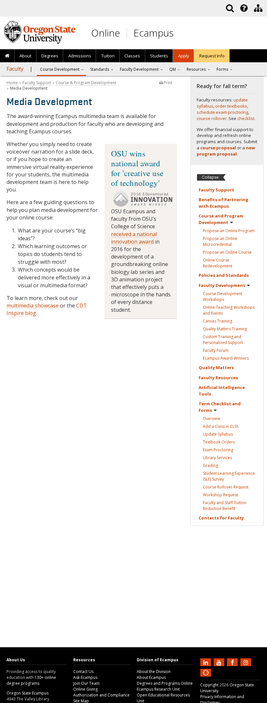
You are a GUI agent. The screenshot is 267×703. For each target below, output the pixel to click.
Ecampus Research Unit (158, 689)
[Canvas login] (206, 678)
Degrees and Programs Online (165, 683)
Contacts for (221, 518)
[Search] (230, 8)
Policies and (224, 275)
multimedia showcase (33, 305)
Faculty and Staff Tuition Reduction (224, 505)
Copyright (209, 685)
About (25, 56)
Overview (211, 418)
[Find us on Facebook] (233, 662)
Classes (132, 56)
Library (217, 457)
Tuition (108, 56)
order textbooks (231, 106)
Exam (218, 450)
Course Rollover (225, 487)
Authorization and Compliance (101, 695)
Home (12, 82)
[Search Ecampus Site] (230, 8)
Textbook (219, 442)
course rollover (212, 118)
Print (167, 82)
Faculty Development (139, 69)
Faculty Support (36, 82)
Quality (216, 367)
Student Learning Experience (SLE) (229, 476)
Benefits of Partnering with (223, 203)
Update (218, 434)
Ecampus (154, 32)
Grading (210, 465)
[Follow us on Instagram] (246, 662)
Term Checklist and (220, 407)
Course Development (222, 296)
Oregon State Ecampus (28, 693)
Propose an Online (229, 230)
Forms (222, 69)
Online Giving (85, 689)
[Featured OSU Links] (244, 8)
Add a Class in (220, 426)
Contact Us (83, 671)
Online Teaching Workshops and (229, 310)
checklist (245, 118)
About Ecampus (151, 677)
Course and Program (221, 219)
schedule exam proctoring (222, 112)
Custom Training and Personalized (223, 339)
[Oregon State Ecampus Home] (128, 33)
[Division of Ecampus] (258, 8)
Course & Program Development (86, 82)
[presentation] (243, 8)
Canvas (217, 321)
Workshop (220, 495)
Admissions (79, 56)
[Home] (7, 56)
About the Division (154, 671)
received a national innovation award (134, 238)
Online (105, 32)
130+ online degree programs (31, 680)
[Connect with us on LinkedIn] (206, 662)
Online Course (217, 263)
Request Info (212, 56)
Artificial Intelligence (222, 390)
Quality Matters (225, 329)
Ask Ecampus (85, 677)
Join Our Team (86, 683)
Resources (196, 69)
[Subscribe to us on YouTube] (220, 662)
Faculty (15, 68)
